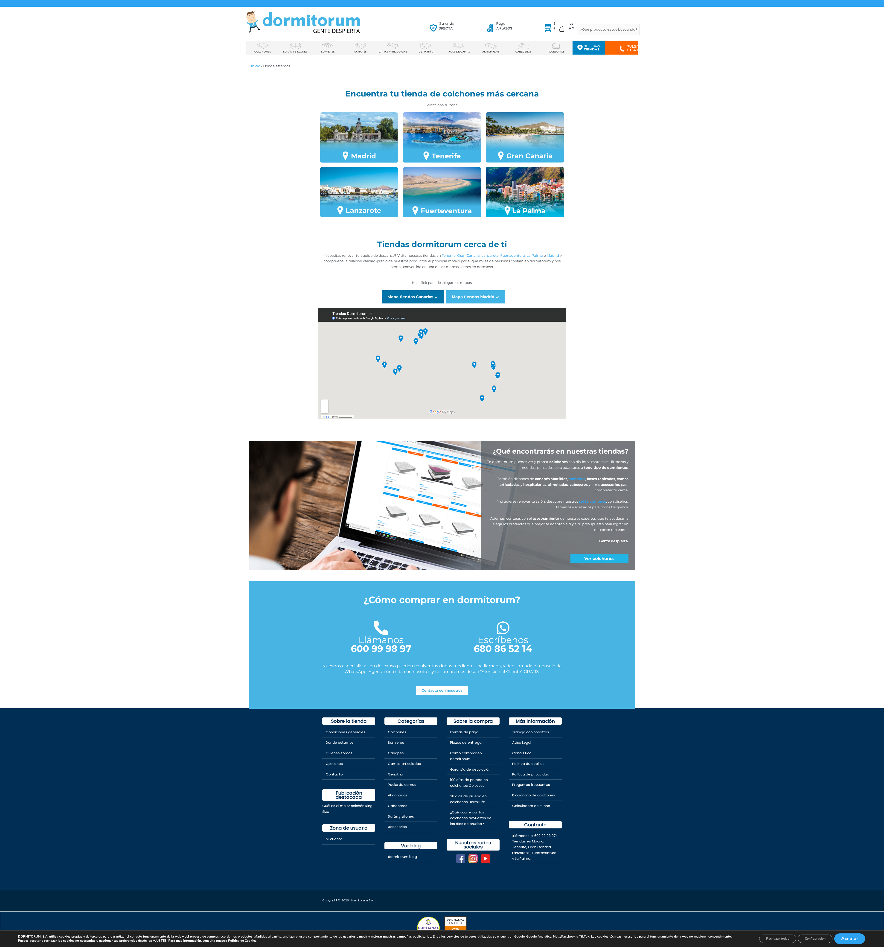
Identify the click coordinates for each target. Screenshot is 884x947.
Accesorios (397, 826)
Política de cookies (528, 763)
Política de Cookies (242, 940)
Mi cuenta (334, 838)
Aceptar (849, 938)
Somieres (396, 742)
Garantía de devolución (470, 769)
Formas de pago (464, 732)
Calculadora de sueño (531, 805)
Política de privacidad (530, 774)
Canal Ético (522, 753)
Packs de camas (402, 784)
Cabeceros (397, 805)
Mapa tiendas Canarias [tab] (410, 296)
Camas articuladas (404, 763)
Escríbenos (503, 639)
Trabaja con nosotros (530, 732)
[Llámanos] (381, 628)
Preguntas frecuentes (531, 784)
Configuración (815, 938)
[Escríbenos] (503, 628)
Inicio (255, 66)
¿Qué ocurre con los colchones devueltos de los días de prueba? (470, 818)
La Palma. (523, 858)
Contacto (334, 774)
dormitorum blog (402, 856)
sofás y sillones (592, 501)
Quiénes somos (339, 753)
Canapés (396, 753)
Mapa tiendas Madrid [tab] (473, 296)
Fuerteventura (544, 852)
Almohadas (397, 795)
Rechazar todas (777, 938)
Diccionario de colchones (533, 795)
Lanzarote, (521, 852)
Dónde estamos (340, 742)
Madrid (538, 841)
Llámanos (381, 639)
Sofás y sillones (401, 816)
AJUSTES (160, 941)
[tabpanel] (442, 361)
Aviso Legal (521, 742)
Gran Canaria (539, 847)
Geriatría (395, 774)
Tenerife (519, 847)
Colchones (397, 732)
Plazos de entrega (466, 742)
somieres (577, 479)
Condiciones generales (345, 732)
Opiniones (334, 763)
